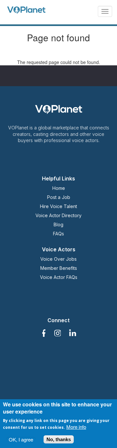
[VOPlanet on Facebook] (43, 333)
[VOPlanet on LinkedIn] (72, 333)
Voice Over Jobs (58, 259)
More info (76, 426)
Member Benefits (58, 268)
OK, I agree (21, 439)
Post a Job (58, 197)
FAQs (58, 233)
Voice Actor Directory (58, 215)
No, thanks (58, 439)
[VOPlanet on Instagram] (57, 333)
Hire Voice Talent (58, 206)
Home (58, 188)
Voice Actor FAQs (58, 277)
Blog (58, 224)
